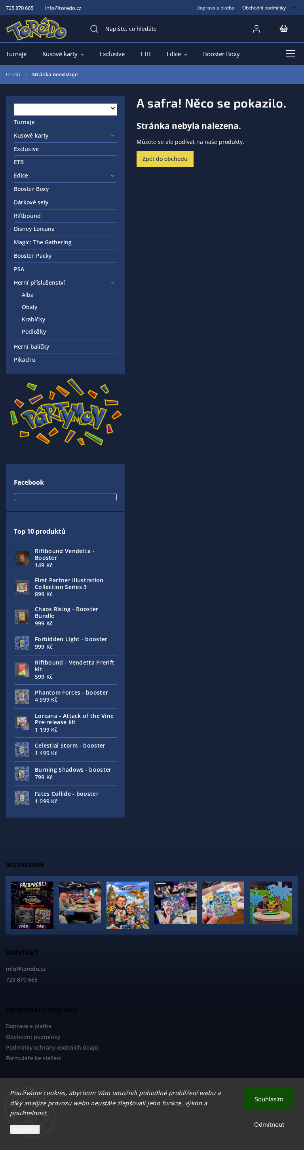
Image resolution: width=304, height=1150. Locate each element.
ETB (19, 162)
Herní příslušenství (39, 282)
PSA (19, 269)
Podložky (34, 331)
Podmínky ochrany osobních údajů (52, 1047)
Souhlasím (269, 1099)
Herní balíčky (31, 346)
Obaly (30, 307)
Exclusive (26, 149)
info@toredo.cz (26, 968)
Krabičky (33, 319)
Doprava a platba (215, 7)
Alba (28, 294)
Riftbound (27, 215)
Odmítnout (269, 1124)
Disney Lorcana (34, 228)
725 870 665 (22, 979)
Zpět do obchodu (165, 158)
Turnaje (24, 122)
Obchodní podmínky (264, 7)
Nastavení (25, 1129)
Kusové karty (31, 135)
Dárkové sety (31, 202)
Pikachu (25, 359)
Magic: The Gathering (43, 242)
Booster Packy (32, 255)
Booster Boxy (31, 189)
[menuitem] (20, 54)
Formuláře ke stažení (34, 1058)
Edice (21, 175)
